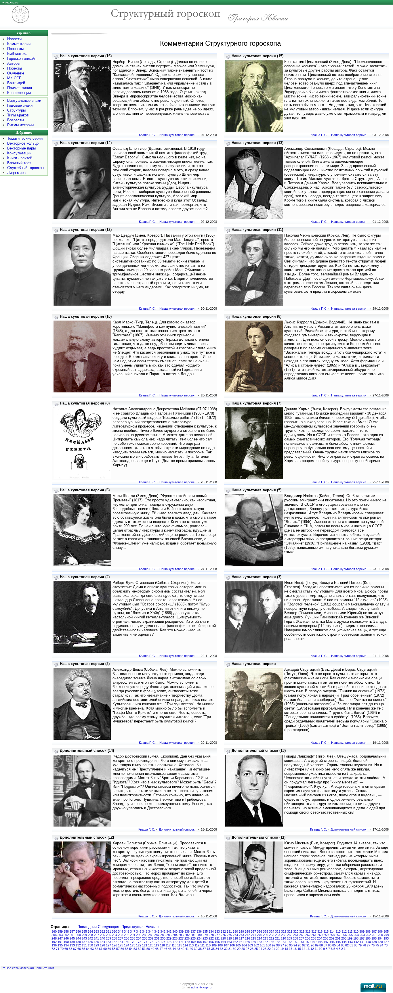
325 (265, 931)
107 (226, 945)
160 (247, 942)
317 (313, 931)
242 (90, 938)
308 (368, 931)
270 (259, 935)
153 (289, 942)
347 (132, 931)
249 (386, 935)
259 (326, 935)
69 (66, 948)
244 (78, 938)
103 (250, 945)
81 (351, 945)
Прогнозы (15, 49)
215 (253, 938)
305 (386, 931)
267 (277, 935)
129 (96, 945)
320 (295, 931)
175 (156, 942)
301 (72, 935)
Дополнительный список (176, 829)
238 (114, 938)
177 (144, 942)
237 (120, 938)
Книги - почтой (19, 158)
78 (364, 945)
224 (199, 938)
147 (326, 942)
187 (84, 942)
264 (295, 935)
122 (138, 945)
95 (291, 945)
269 (265, 935)
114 (185, 945)
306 (380, 931)
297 (96, 935)
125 (120, 945)
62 (96, 948)
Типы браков (18, 115)
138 (380, 942)
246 (66, 938)
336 (199, 931)
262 (307, 935)
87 (325, 945)
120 (150, 945)
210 (283, 938)
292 (126, 935)
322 (283, 931)
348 (126, 931)
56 (122, 948)
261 (313, 935)
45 (169, 948)
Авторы (13, 63)
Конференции (19, 93)
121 (144, 945)
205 (313, 938)
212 (271, 938)
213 (265, 938)
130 (90, 945)
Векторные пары (21, 148)
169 (193, 942)
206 (307, 938)
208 (295, 938)
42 (182, 948)
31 (230, 948)
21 (273, 948)
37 (204, 948)
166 (211, 942)
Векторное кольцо (23, 143)
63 (92, 948)
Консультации (19, 153)
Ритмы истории (20, 125)
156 (271, 942)
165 (217, 942)
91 (308, 945)
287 (156, 935)
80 (355, 945)
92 (304, 945)
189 (72, 942)
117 (168, 945)
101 (262, 945)
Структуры (16, 110)
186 (90, 942)
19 (282, 948)
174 (162, 942)
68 (70, 948)
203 (325, 938)
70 (62, 948)
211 (277, 938)
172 (175, 942)
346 (138, 931)
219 (229, 938)
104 (244, 945)
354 (90, 931)
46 (165, 948)
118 (162, 945)
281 (193, 935)
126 (114, 945)
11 (316, 948)
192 (54, 942)
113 (191, 945)
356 (78, 931)
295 (108, 935)
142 (356, 942)
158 (259, 942)
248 (54, 938)
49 (152, 948)
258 (332, 935)
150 (307, 942)
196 (368, 938)
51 (144, 948)
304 (54, 935)
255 (350, 935)
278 (211, 935)
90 (312, 945)
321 (289, 931)
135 (60, 945)
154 (283, 942)
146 (332, 942)
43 (178, 948)
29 (239, 948)
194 (380, 938)
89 (316, 945)
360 (54, 931)
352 (102, 931)
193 (386, 938)
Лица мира (16, 172)
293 (120, 935)
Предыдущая (132, 927)
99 (273, 945)
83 (342, 945)
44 (174, 948)
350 (114, 931)
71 (57, 948)
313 (338, 931)
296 (102, 935)
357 (72, 931)
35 (213, 948)
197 (362, 938)
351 (108, 931)
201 (337, 938)
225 (193, 938)
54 (131, 948)
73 (386, 945)
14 (303, 948)
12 (312, 948)
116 (173, 945)
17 (290, 948)
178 (138, 942)
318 (307, 931)
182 (114, 942)
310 (355, 931)
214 (259, 938)
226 (187, 938)
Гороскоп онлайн (21, 58)
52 (139, 948)
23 (264, 948)
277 (217, 935)
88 (321, 945)
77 (368, 945)
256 (344, 935)
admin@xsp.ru (201, 987)
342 (162, 931)
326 (259, 931)
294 (114, 935)
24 (260, 948)
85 (334, 945)
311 (350, 931)
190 (66, 942)
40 (191, 948)
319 (301, 931)
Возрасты (15, 120)
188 (78, 942)
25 (256, 948)
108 (220, 945)
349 (120, 931)
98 (278, 945)
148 (320, 942)
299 (84, 935)
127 (108, 945)
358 (66, 931)
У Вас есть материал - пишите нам (28, 968)
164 (223, 942)
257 (338, 935)
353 (96, 931)
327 (253, 931)
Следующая (108, 927)
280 (199, 935)
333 (217, 931)
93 (299, 945)
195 (374, 938)
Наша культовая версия (176, 135)
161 (241, 942)
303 (60, 935)
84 (338, 945)
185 (96, 942)
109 (214, 945)
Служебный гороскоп (25, 168)
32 (226, 948)
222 (211, 938)
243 (84, 938)
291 (132, 935)
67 (75, 948)
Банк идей (16, 83)
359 (60, 931)
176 (150, 942)
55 (126, 948)
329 (241, 931)
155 (277, 942)
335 (205, 931)
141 (362, 942)
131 (84, 945)
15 (299, 948)
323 (277, 931)
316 (320, 931)
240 (102, 938)
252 (368, 935)
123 (132, 945)
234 (138, 938)
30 (234, 948)
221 (217, 938)
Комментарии (18, 44)
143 (350, 942)
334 (211, 931)
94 (295, 945)
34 (217, 948)
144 (344, 942)
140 (368, 942)
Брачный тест (19, 163)
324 (271, 931)
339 (181, 931)
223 (205, 938)
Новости (14, 39)
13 (308, 948)
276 (223, 935)
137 (386, 942)
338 (187, 931)
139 (374, 942)
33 (221, 948)
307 (374, 931)
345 (144, 931)
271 (253, 935)
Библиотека (17, 53)
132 (78, 945)
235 (132, 938)
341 (168, 931)
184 (102, 942)
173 (168, 942)
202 (331, 938)
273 (241, 935)
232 (150, 938)
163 (229, 942)
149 (313, 942)
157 (265, 942)
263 (301, 935)
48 (157, 948)
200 (343, 938)
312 (344, 931)
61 (100, 948)
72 (53, 948)
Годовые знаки (20, 105)
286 (162, 935)
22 (269, 948)
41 (187, 948)
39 (195, 948)
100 (268, 945)
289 (144, 935)
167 (205, 942)
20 (277, 948)
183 (108, 942)
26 (251, 948)
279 (205, 935)
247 (60, 938)
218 (235, 938)
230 (162, 938)
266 (283, 935)
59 (109, 948)
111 (202, 945)
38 (200, 948)
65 (83, 948)
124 (126, 945)
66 (79, 948)
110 (208, 945)
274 (235, 935)
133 (72, 945)
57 (118, 948)
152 (295, 942)
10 (320, 948)
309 (362, 931)
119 (156, 945)
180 (126, 942)
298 (90, 935)
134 (66, 945)
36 (208, 948)
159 (253, 942)
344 (150, 931)
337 (193, 931)
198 (355, 938)
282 (187, 935)
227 (181, 938)
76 (373, 945)
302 (66, 935)
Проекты (14, 68)
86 (329, 945)
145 (338, 942)
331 (229, 931)
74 (381, 945)
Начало (152, 927)
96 (286, 945)
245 (72, 938)
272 (247, 935)
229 (168, 938)
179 (132, 942)
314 (332, 931)
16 (295, 948)
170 (187, 942)
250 (380, 935)
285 (168, 935)
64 (87, 948)
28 (243, 948)
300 (78, 935)
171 (181, 942)
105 (238, 945)
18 (286, 948)
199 (349, 938)
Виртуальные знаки (24, 100)
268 (271, 935)
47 (161, 948)
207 (301, 938)
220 (223, 938)
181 (120, 942)
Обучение (15, 73)
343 (156, 931)
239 (108, 938)
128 (102, 945)
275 (229, 935)
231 (156, 938)
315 (326, 931)
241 (96, 938)
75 (377, 945)
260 (320, 935)
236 (126, 938)
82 (347, 945)
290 (138, 935)
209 (289, 938)
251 (374, 935)
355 (84, 931)
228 (175, 938)
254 (356, 935)
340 (175, 931)
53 (135, 948)
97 (282, 945)
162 (235, 942)
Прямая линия (19, 88)
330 (235, 931)
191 (60, 942)
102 (256, 945)
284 (175, 935)
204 (319, 938)
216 (247, 938)
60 (105, 948)
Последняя (87, 927)
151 (301, 942)
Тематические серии (25, 138)
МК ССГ (14, 78)
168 (199, 942)
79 (360, 945)
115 (179, 945)
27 (247, 948)
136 (54, 945)
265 (289, 935)
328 (247, 931)
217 (241, 938)
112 (196, 945)
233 (144, 938)
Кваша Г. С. (147, 135)
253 (362, 935)
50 (148, 948)
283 (181, 935)
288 (150, 935)
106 (232, 945)
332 (223, 931)
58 (113, 948)
